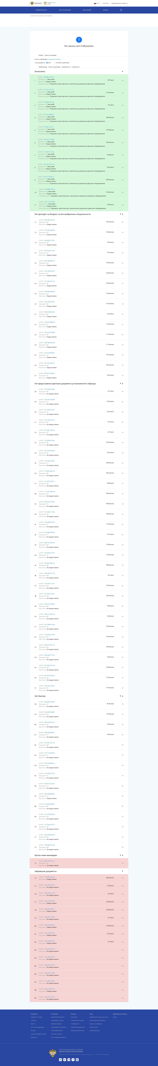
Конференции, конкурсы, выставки (99, 1017)
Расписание (74, 1017)
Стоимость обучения (56, 1034)
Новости (33, 1024)
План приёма (48, 15)
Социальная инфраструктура (38, 1034)
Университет (41, 10)
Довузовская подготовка (57, 1017)
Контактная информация (37, 1027)
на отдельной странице (54, 59)
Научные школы (94, 1027)
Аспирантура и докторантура (97, 1020)
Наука (105, 10)
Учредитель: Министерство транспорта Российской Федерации (76, 1054)
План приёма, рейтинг (57, 1030)
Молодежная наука (95, 1030)
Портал (115, 1017)
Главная (32, 15)
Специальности (75, 1024)
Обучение (87, 10)
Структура (33, 1020)
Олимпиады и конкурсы (57, 1020)
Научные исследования (96, 1024)
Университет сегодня (36, 1017)
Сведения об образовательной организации (71, 1051)
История (33, 1030)
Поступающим (40, 15)
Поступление (65, 10)
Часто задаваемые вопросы (58, 1037)
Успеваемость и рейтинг (77, 1020)
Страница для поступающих (58, 1027)
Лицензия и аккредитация (78, 1027)
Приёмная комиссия (56, 1024)
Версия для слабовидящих (102, 1054)
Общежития (34, 1037)
